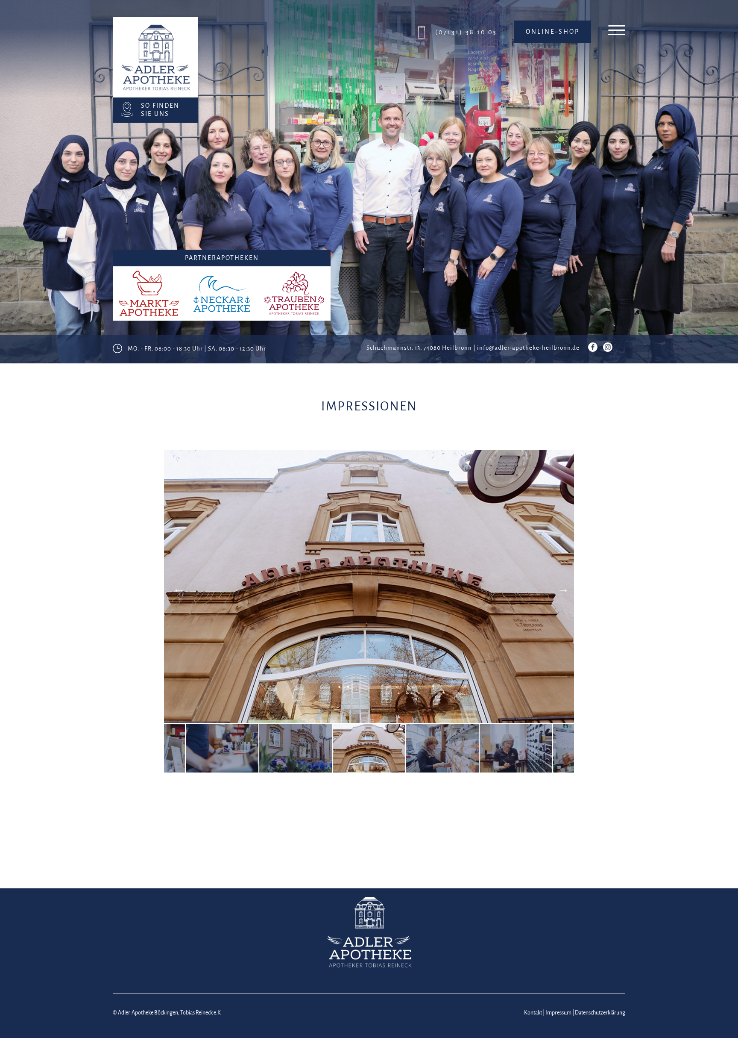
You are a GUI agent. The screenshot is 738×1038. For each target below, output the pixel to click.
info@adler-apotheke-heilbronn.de (528, 348)
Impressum (558, 1013)
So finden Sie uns (160, 109)
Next (561, 586)
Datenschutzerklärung (600, 1013)
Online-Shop (553, 31)
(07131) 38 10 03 (466, 32)
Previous (177, 586)
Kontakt (533, 1013)
